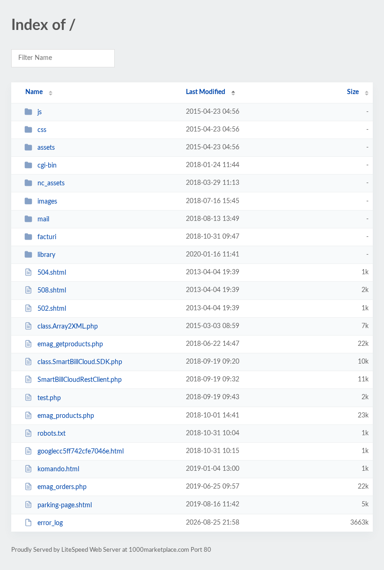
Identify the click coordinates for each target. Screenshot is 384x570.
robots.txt (51, 434)
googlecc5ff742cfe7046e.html (80, 451)
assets (46, 148)
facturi (46, 237)
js (39, 112)
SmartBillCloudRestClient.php (79, 380)
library (46, 255)
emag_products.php (65, 416)
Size (353, 92)
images (47, 201)
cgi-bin (47, 165)
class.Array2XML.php (67, 326)
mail (43, 219)
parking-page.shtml (64, 505)
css (41, 130)
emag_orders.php (62, 487)
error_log (50, 523)
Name (34, 92)
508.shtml (51, 290)
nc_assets (51, 183)
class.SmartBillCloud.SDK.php (79, 362)
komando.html (58, 469)
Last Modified (205, 92)
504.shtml (51, 273)
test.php (49, 398)
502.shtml (51, 309)
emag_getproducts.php (70, 344)
